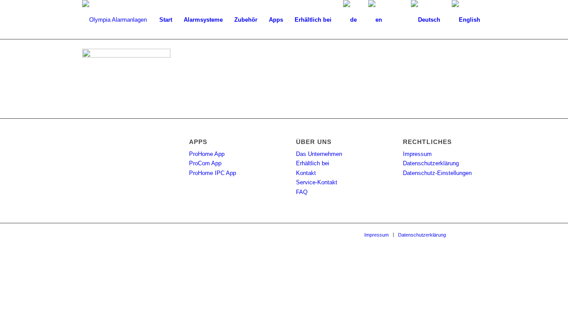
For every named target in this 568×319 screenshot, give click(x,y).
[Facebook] (466, 234)
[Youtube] (479, 234)
